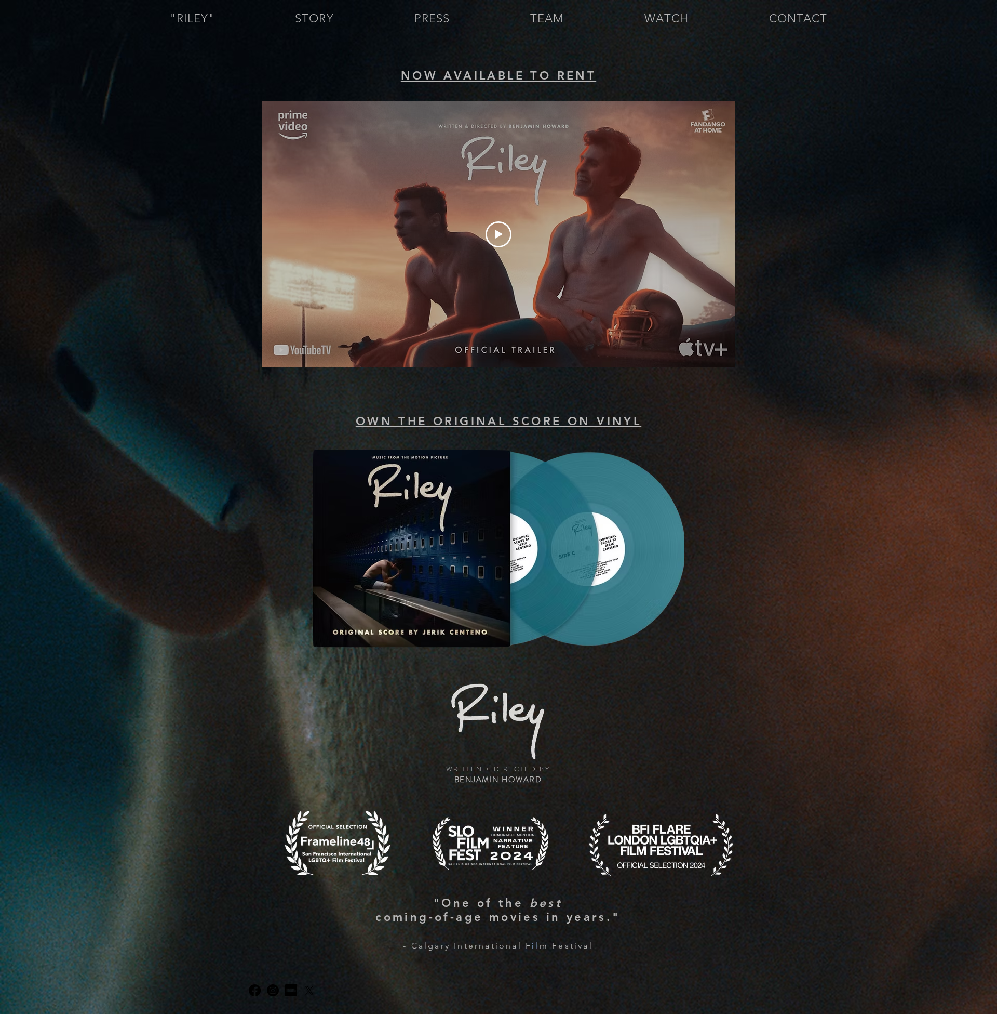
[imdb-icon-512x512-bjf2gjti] (291, 990)
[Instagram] (273, 990)
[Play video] (498, 234)
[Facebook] (255, 990)
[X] (309, 990)
